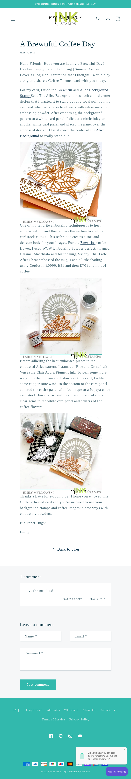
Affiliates (53, 710)
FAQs (16, 710)
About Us (89, 710)
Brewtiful (64, 90)
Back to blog (68, 549)
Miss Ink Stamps (59, 771)
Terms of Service (53, 719)
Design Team (34, 710)
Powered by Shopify (79, 771)
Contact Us (107, 710)
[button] (13, 19)
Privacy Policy (79, 719)
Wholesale (71, 710)
